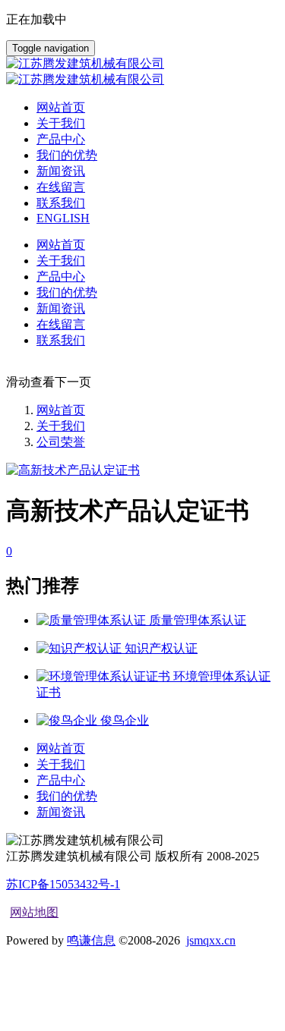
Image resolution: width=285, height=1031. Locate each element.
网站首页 (60, 107)
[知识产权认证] (80, 648)
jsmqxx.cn (211, 940)
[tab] (142, 551)
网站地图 (34, 912)
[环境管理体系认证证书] (104, 676)
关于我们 (60, 426)
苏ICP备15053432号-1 (63, 884)
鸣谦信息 (91, 940)
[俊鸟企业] (68, 720)
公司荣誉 (60, 441)
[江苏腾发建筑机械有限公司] (142, 72)
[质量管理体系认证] (92, 620)
